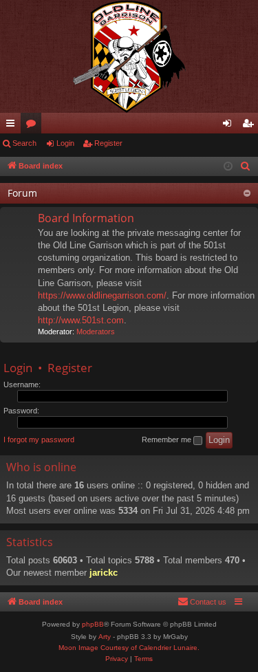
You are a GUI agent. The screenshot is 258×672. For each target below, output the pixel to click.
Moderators (95, 331)
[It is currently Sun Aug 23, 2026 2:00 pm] (228, 167)
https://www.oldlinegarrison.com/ (102, 295)
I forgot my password (38, 439)
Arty (104, 636)
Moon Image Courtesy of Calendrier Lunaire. (129, 647)
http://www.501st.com (81, 320)
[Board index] (129, 56)
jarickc (103, 572)
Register (108, 143)
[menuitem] (245, 166)
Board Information (86, 218)
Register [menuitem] (250, 125)
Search (24, 143)
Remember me (167, 439)
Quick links (13, 125)
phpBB (93, 624)
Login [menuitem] (229, 125)
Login (65, 143)
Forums (33, 125)
